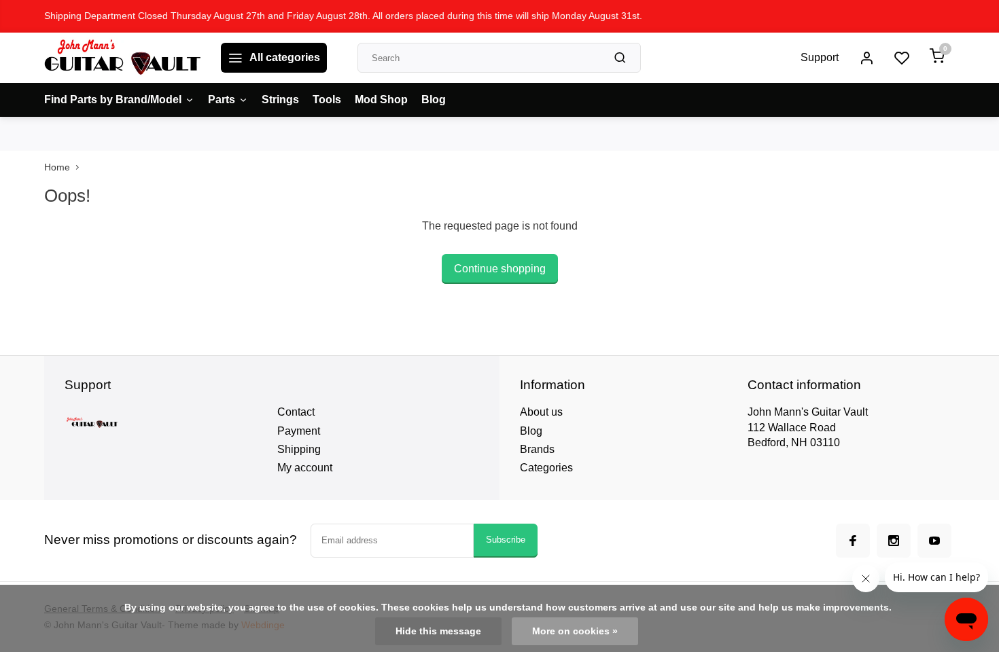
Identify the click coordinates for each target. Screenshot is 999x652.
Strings (280, 99)
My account (304, 467)
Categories (546, 467)
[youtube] (934, 541)
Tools (327, 99)
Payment (298, 431)
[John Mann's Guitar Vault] (122, 57)
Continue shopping (500, 268)
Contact (296, 412)
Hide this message (438, 631)
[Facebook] (853, 541)
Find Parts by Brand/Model (112, 99)
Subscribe (505, 540)
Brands (537, 449)
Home (57, 167)
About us (541, 412)
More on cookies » (575, 631)
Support (820, 57)
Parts (221, 99)
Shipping (299, 449)
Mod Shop (381, 99)
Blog (433, 99)
